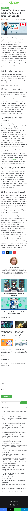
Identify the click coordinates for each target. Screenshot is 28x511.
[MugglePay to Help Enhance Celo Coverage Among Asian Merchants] (21, 343)
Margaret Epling (6, 19)
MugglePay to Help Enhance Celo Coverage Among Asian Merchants (21, 351)
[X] (7, 252)
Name (2, 383)
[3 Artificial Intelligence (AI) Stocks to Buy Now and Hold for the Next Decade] (7, 325)
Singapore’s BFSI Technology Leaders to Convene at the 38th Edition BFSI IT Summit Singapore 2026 (14, 447)
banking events (16, 159)
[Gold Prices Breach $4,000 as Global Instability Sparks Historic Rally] (21, 325)
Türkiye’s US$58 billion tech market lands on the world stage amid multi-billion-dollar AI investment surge (14, 413)
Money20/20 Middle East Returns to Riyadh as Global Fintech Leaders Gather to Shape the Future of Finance (13, 427)
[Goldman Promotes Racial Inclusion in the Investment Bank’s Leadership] (7, 343)
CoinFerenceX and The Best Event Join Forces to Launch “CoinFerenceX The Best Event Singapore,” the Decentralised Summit (14, 441)
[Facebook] (3, 252)
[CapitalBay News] (14, 3)
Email (2, 389)
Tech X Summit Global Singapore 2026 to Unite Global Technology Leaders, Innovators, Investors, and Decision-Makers (14, 418)
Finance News (5, 7)
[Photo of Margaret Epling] (2, 19)
